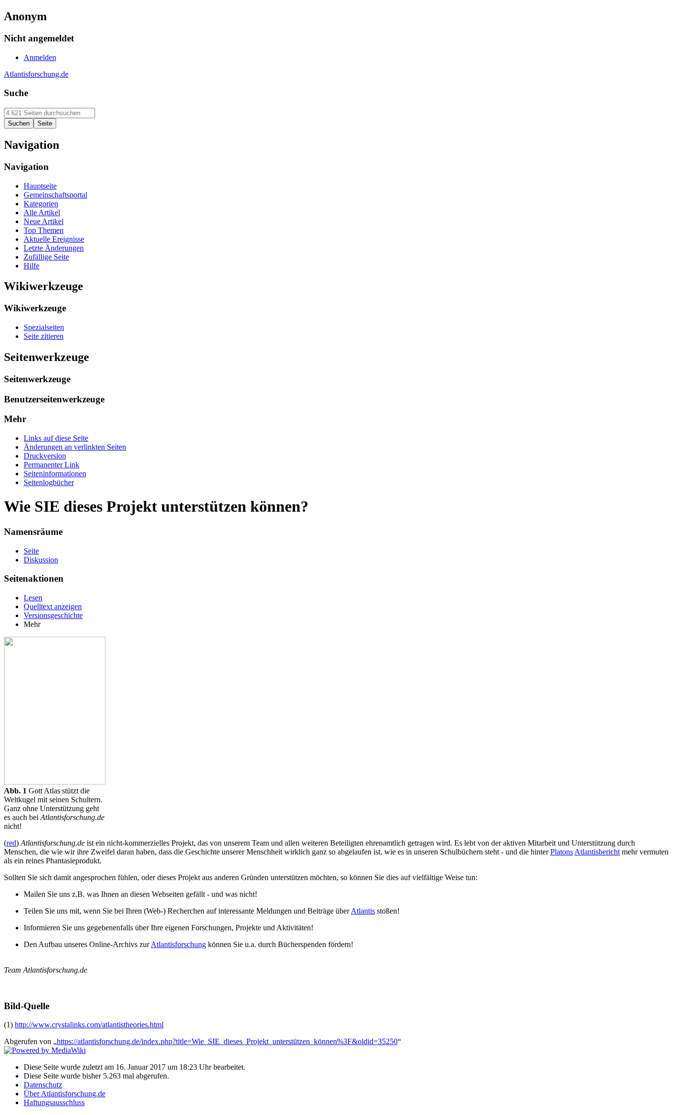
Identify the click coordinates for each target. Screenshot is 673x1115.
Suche (16, 93)
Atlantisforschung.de (36, 74)
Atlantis (363, 911)
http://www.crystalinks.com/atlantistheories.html (89, 1024)
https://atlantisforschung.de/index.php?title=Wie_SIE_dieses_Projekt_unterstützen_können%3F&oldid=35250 (227, 1041)
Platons (561, 852)
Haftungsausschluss (54, 1102)
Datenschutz (43, 1085)
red (11, 843)
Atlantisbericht (597, 852)
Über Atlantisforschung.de (64, 1093)
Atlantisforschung (178, 944)
